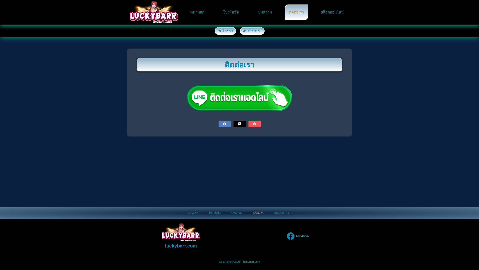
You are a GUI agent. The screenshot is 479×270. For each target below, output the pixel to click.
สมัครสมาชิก (254, 30)
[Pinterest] (254, 124)
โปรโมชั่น (231, 12)
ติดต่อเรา (296, 12)
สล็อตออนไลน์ (332, 12)
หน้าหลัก (197, 12)
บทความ (265, 12)
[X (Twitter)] (240, 124)
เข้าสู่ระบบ (227, 30)
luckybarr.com (181, 245)
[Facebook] (225, 124)
